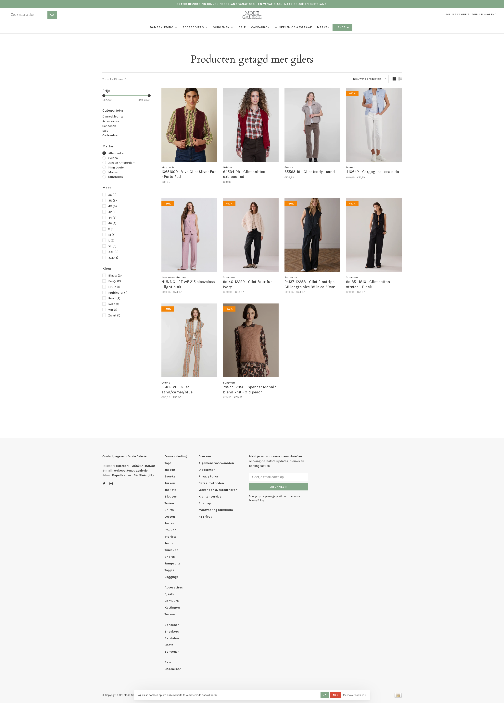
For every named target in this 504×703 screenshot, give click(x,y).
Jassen (170, 470)
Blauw (115, 275)
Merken (323, 27)
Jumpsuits (173, 563)
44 (112, 217)
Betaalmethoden (211, 483)
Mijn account (457, 14)
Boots (169, 645)
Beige (114, 281)
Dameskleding (162, 27)
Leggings (172, 577)
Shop (341, 27)
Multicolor (117, 292)
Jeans (169, 543)
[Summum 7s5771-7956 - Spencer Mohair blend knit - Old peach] (251, 341)
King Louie (116, 167)
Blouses (171, 496)
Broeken (171, 476)
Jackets (170, 490)
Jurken (170, 483)
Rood (114, 298)
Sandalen (172, 638)
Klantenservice (209, 496)
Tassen (170, 614)
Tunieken (171, 550)
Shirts (169, 510)
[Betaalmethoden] (398, 696)
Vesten (170, 516)
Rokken (170, 530)
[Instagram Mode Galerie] (111, 484)
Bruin (114, 287)
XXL (113, 252)
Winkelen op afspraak (293, 27)
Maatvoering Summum (215, 510)
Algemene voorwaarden (216, 463)
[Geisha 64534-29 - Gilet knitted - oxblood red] (251, 125)
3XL (113, 257)
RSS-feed (205, 516)
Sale (242, 27)
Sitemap (204, 503)
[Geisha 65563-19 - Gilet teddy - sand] (312, 125)
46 (112, 223)
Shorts (170, 557)
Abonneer (278, 486)
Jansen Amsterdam (121, 163)
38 (112, 200)
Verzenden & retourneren (217, 490)
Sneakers (172, 631)
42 (112, 212)
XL (112, 246)
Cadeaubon (260, 27)
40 (112, 206)
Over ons (205, 456)
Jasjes (169, 523)
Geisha (113, 158)
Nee (335, 695)
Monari (113, 172)
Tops (168, 463)
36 (112, 195)
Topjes (169, 570)
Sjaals (169, 594)
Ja (324, 695)
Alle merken (116, 153)
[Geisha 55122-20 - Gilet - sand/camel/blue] (189, 341)
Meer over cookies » (354, 695)
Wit (112, 310)
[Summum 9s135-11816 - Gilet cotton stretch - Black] (374, 235)
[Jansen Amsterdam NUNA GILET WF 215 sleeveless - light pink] (189, 235)
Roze (113, 304)
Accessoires (193, 27)
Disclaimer (206, 470)
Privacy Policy (208, 476)
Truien (169, 503)
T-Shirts (171, 536)
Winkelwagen (484, 14)
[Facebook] (104, 484)
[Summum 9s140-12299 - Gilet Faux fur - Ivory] (251, 235)
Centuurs (172, 601)
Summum (115, 177)
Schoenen (221, 27)
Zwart (114, 315)
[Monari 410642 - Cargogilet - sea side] (374, 125)
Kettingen (172, 607)
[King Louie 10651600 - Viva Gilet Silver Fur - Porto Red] (189, 125)
